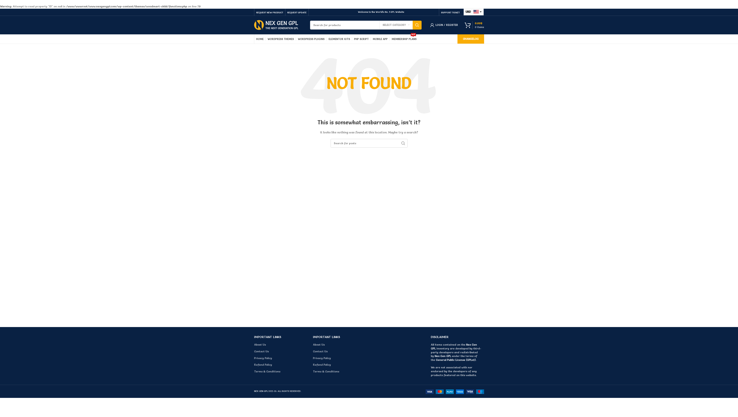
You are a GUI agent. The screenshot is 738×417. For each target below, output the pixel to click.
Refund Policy (263, 364)
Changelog (471, 39)
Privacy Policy (263, 358)
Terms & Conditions (267, 371)
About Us (260, 344)
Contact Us (261, 351)
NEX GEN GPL (261, 391)
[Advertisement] (369, 288)
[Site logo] (276, 24)
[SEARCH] (417, 25)
